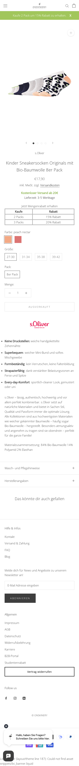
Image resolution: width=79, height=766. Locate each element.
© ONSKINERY (39, 715)
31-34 (26, 257)
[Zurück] (26, 143)
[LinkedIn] (24, 697)
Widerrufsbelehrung (17, 643)
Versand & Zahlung (17, 543)
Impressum (12, 623)
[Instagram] (15, 697)
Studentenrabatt (15, 663)
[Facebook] (6, 697)
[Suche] (67, 5)
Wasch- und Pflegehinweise (22, 468)
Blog (7, 556)
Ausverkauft (40, 307)
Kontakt (10, 537)
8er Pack (12, 274)
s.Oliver (39, 153)
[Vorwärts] (52, 143)
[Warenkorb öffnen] (74, 5)
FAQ (7, 550)
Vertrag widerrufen (39, 672)
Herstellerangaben (16, 481)
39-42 (56, 257)
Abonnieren (20, 598)
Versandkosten (50, 185)
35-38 (41, 257)
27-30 (11, 257)
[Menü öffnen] (5, 5)
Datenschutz (13, 636)
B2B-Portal (11, 656)
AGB (7, 629)
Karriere (10, 649)
